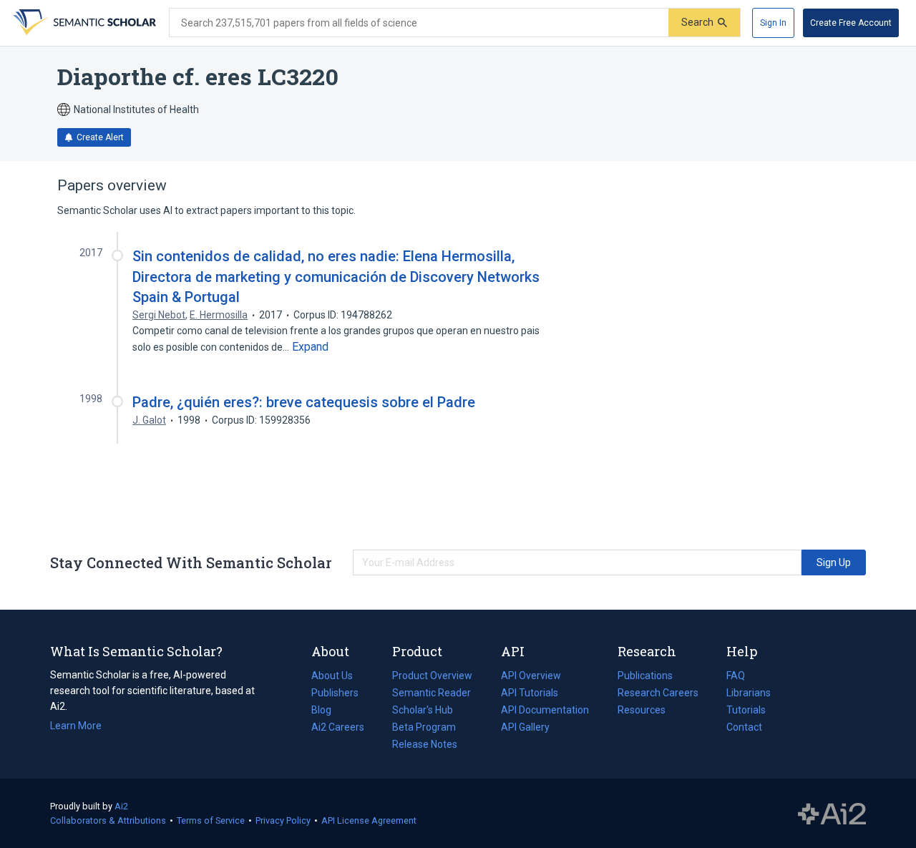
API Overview (531, 675)
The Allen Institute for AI (832, 814)
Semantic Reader (431, 692)
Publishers (335, 692)
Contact (744, 727)
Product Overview (432, 675)
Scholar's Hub (422, 710)
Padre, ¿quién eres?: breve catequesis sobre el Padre (303, 402)
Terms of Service (211, 820)
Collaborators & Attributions (108, 820)
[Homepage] (83, 23)
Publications (645, 677)
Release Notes (424, 744)
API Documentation (545, 711)
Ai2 (121, 806)
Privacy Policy (283, 820)
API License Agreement (368, 820)
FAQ (735, 675)
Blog (327, 711)
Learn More (76, 725)
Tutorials (746, 710)
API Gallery (525, 727)
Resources (642, 711)
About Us (332, 675)
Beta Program (424, 727)
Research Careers (658, 694)
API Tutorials (529, 692)
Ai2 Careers (337, 728)
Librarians (748, 692)
